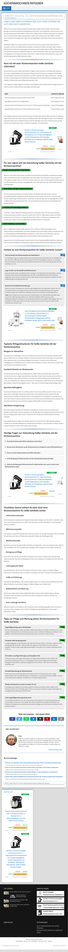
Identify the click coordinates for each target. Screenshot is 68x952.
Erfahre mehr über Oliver (55, 749)
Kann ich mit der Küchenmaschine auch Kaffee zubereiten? (23, 453)
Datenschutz (56, 945)
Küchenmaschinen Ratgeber (23, 3)
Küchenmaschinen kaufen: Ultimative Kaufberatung (19, 905)
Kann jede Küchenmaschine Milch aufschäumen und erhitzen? (24, 441)
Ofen (46, 941)
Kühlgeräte (50, 941)
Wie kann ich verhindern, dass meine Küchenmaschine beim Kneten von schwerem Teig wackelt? (33, 763)
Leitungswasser (34, 941)
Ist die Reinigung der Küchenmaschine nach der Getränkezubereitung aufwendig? (30, 459)
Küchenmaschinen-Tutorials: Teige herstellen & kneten (19, 900)
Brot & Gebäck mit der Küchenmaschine (20, 892)
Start (12, 16)
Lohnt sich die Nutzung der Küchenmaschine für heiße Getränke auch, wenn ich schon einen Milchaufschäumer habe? (32, 465)
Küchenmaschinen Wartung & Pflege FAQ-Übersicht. (36, 783)
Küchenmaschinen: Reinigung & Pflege (21, 895)
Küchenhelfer (41, 941)
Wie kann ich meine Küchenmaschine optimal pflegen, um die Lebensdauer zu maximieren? (31, 772)
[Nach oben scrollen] (65, 948)
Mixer (29, 941)
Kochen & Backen (19, 941)
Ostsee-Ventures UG (14, 945)
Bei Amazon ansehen (47, 148)
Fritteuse (26, 941)
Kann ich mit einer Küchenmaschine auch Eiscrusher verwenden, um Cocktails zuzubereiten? (31, 767)
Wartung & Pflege (19, 16)
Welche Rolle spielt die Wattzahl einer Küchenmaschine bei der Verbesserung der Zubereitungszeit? (34, 777)
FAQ (27, 16)
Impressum (63, 945)
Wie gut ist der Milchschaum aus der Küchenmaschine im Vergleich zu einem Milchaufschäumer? (34, 447)
